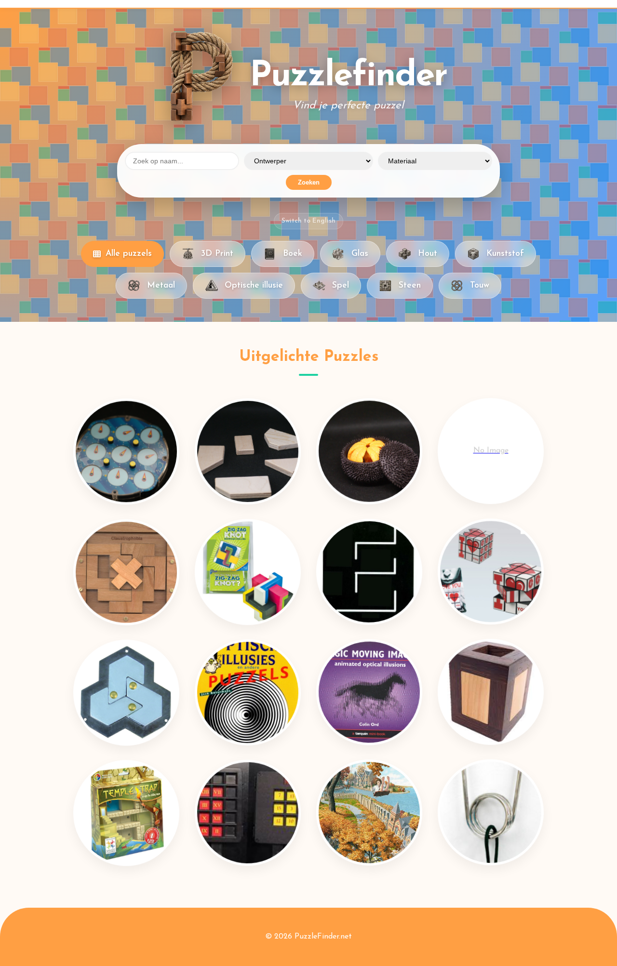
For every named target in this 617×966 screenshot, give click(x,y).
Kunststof (505, 254)
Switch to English (308, 221)
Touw (479, 285)
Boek (292, 254)
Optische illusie (254, 285)
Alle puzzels (129, 254)
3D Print (217, 254)
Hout (427, 254)
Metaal (161, 285)
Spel (340, 285)
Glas (359, 254)
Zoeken (309, 182)
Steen (410, 285)
